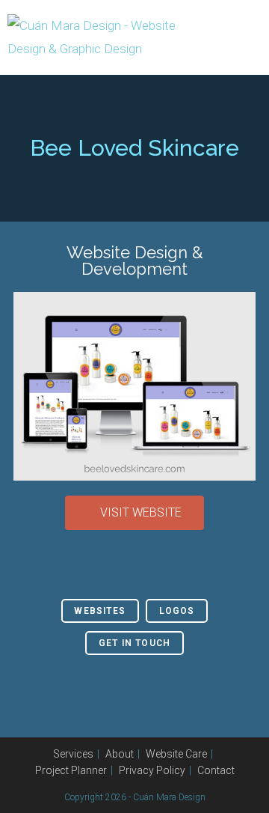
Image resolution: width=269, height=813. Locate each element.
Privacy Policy (152, 770)
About (119, 754)
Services (73, 754)
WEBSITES (100, 611)
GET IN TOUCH (134, 643)
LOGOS (177, 611)
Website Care (176, 754)
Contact (216, 770)
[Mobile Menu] (257, 37)
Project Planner (71, 770)
